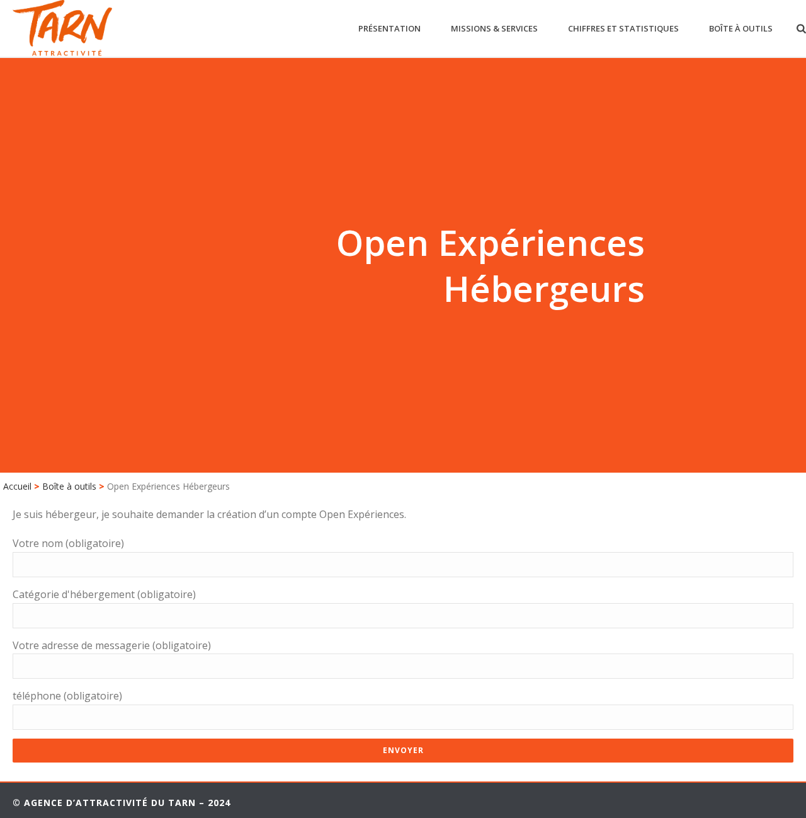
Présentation (389, 28)
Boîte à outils (741, 28)
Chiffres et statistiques (623, 28)
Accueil (17, 486)
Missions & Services (494, 28)
